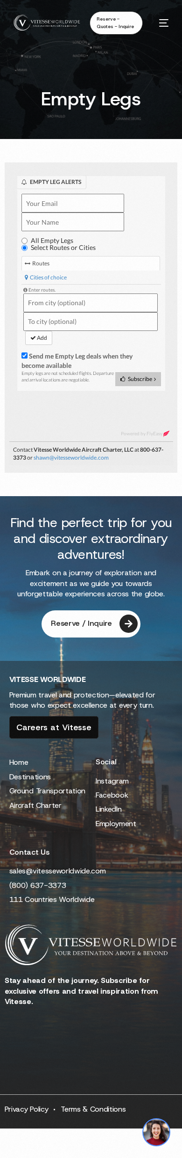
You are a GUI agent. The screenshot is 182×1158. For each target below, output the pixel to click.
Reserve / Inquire (81, 623)
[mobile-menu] (160, 23)
